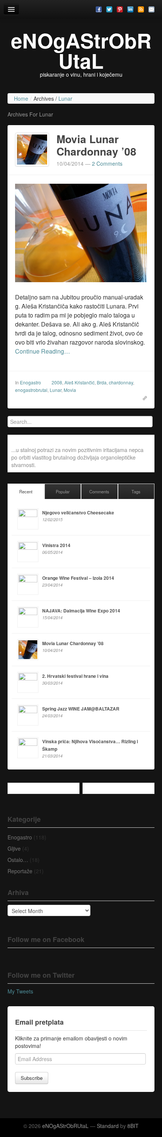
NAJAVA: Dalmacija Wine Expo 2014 (81, 610)
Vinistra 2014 (56, 545)
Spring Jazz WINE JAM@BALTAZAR (80, 708)
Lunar (55, 390)
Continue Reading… (42, 351)
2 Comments (107, 163)
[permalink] (142, 397)
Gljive (14, 848)
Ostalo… (18, 859)
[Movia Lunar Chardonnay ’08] (32, 148)
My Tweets (20, 991)
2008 (57, 382)
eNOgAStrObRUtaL (81, 50)
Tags (136, 491)
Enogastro (30, 382)
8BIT (133, 1125)
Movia (70, 390)
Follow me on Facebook (46, 939)
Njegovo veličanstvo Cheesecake (78, 512)
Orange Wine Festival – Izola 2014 (78, 578)
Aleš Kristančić (79, 382)
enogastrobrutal (31, 390)
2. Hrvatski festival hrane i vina (75, 676)
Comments (99, 491)
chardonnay (121, 382)
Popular (63, 491)
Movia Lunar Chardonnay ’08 (96, 145)
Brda (102, 382)
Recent (25, 491)
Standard (108, 1125)
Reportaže (20, 871)
